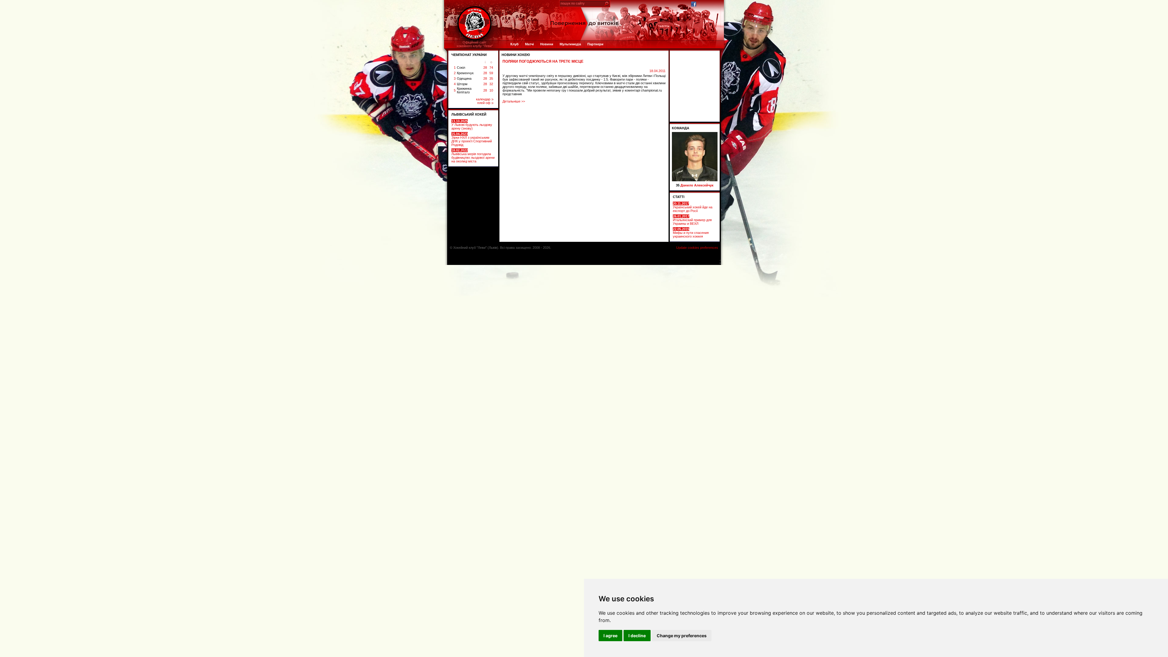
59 (491, 73)
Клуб (514, 44)
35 (491, 78)
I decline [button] (637, 635)
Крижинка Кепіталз (464, 90)
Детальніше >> (513, 101)
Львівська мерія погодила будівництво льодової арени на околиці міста (473, 155)
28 (485, 67)
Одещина (464, 78)
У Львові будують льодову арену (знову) (471, 124)
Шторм (462, 84)
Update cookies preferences (697, 247)
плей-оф (483, 103)
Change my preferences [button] (682, 635)
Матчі (529, 44)
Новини (546, 44)
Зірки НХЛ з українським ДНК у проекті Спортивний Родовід (471, 139)
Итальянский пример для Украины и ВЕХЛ (692, 219)
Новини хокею (516, 55)
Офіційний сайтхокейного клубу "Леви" (475, 44)
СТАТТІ (678, 197)
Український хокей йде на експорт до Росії (692, 207)
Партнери (595, 44)
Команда (680, 128)
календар (483, 99)
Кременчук (465, 73)
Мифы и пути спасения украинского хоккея (691, 232)
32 (491, 84)
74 (491, 67)
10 (491, 90)
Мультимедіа (570, 44)
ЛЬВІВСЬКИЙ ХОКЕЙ (468, 114)
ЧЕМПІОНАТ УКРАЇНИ (469, 55)
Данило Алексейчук (697, 185)
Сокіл (461, 67)
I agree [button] (610, 635)
